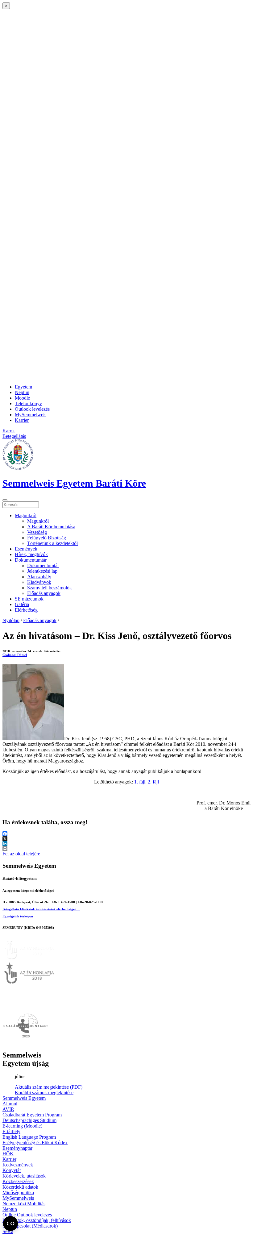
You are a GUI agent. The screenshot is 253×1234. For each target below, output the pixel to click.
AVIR (8, 1109)
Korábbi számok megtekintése (44, 1092)
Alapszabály (39, 576)
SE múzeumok (29, 598)
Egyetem (23, 386)
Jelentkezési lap (42, 571)
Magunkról (25, 515)
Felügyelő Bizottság (46, 537)
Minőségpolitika (18, 1192)
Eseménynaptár (17, 1148)
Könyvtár (11, 1170)
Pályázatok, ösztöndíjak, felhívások (36, 1220)
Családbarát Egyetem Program (32, 1114)
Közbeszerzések (18, 1181)
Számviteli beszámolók (49, 587)
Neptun (22, 392)
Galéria (22, 604)
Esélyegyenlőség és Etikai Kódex (35, 1142)
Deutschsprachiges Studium (29, 1120)
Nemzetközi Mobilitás (23, 1203)
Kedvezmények (17, 1164)
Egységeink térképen (17, 916)
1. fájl (139, 781)
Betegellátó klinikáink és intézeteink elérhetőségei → (41, 909)
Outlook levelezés (32, 409)
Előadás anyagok (43, 593)
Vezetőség (37, 532)
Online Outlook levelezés (27, 1214)
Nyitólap (10, 620)
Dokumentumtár (31, 560)
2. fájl (153, 781)
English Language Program (29, 1137)
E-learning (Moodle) (22, 1125)
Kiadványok (39, 582)
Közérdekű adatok (20, 1187)
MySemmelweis (30, 414)
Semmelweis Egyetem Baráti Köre (74, 483)
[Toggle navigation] (4, 500)
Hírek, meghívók (31, 554)
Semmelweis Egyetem (24, 1098)
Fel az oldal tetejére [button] (21, 853)
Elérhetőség (26, 610)
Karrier (22, 420)
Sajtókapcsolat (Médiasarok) (30, 1225)
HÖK (8, 1153)
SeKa (7, 1231)
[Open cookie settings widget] (10, 1223)
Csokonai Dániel (14, 655)
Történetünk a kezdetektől (52, 543)
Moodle (22, 398)
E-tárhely (11, 1131)
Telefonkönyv (28, 403)
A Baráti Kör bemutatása (51, 526)
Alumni (9, 1103)
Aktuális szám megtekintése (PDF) (48, 1087)
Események (26, 548)
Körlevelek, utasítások (24, 1175)
